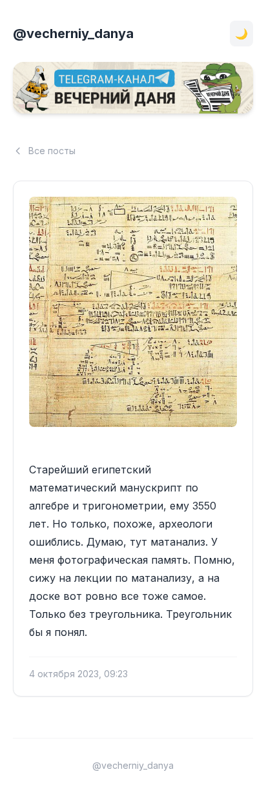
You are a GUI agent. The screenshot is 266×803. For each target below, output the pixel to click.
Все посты (52, 150)
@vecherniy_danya (73, 33)
